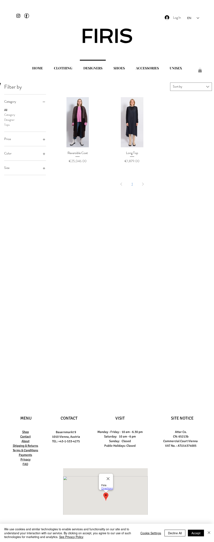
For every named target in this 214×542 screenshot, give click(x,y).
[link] (200, 70)
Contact (25, 436)
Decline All (175, 533)
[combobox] (191, 87)
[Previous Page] (121, 184)
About (25, 441)
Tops (7, 125)
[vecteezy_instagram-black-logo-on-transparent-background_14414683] (18, 15)
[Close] (208, 533)
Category (9, 115)
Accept (195, 533)
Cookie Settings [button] (150, 533)
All (5, 110)
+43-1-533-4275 (69, 441)
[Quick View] (77, 122)
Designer (9, 120)
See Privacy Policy (71, 537)
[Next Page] (142, 184)
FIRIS (107, 35)
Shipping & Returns (25, 446)
